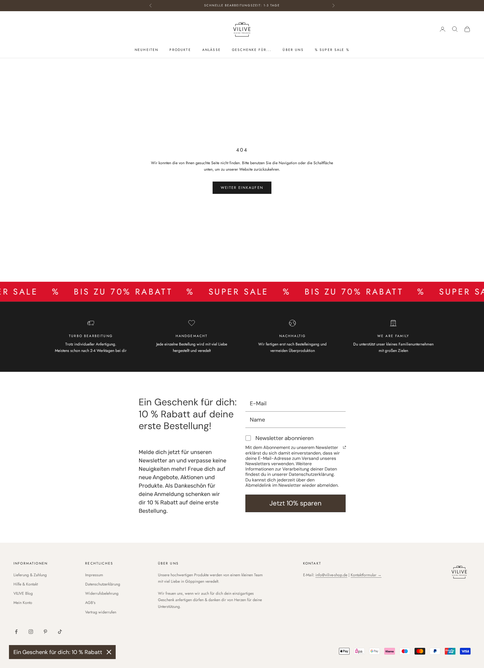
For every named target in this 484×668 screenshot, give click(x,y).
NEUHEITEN (146, 50)
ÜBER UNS (293, 50)
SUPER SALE (220, 292)
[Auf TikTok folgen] (60, 631)
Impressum (94, 575)
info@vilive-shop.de (331, 575)
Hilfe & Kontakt (25, 584)
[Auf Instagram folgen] (31, 631)
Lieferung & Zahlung (30, 575)
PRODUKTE (180, 50)
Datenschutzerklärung (102, 584)
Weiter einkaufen (242, 187)
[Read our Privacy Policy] (344, 447)
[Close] (109, 652)
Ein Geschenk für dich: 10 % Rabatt (57, 652)
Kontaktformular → (366, 575)
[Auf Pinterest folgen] (45, 631)
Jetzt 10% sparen (295, 503)
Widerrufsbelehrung (101, 593)
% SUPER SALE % (332, 50)
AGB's (90, 602)
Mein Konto (22, 602)
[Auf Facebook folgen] (16, 631)
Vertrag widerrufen (100, 612)
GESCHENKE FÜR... (252, 50)
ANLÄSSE (211, 50)
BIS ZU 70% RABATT (105, 292)
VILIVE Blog (23, 593)
